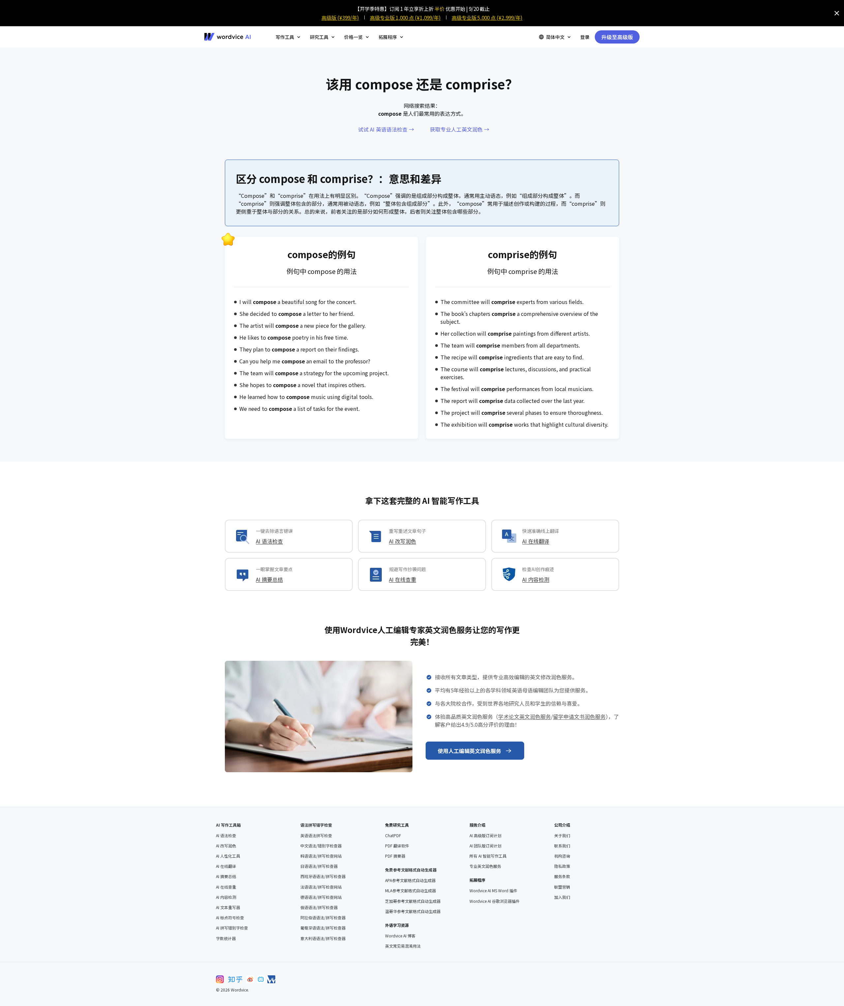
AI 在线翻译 (535, 541)
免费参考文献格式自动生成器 (411, 869)
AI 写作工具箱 (228, 825)
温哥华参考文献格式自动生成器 (412, 911)
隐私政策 (562, 866)
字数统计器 (226, 938)
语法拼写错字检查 (316, 825)
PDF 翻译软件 (397, 845)
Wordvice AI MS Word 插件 (493, 890)
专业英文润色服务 (485, 866)
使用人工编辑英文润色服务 (469, 751)
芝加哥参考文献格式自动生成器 (412, 901)
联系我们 (562, 845)
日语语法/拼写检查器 (319, 866)
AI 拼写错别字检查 (232, 928)
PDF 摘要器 (395, 856)
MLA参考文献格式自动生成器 (410, 890)
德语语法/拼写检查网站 (321, 897)
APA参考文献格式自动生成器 (410, 880)
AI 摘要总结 (269, 579)
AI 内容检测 (535, 579)
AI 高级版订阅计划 (485, 835)
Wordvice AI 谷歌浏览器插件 (494, 901)
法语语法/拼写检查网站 (321, 887)
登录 (584, 37)
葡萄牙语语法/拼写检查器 (323, 928)
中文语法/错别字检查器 (321, 845)
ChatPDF (393, 835)
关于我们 (562, 835)
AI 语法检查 (269, 541)
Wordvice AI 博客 (400, 935)
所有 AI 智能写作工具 (487, 856)
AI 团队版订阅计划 (485, 845)
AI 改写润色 (402, 541)
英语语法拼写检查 (316, 835)
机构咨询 (562, 856)
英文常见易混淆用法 (403, 946)
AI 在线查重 (402, 579)
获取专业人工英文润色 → (459, 129)
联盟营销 (562, 887)
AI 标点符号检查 (230, 917)
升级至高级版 (617, 37)
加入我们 (562, 897)
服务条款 (562, 876)
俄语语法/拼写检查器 (319, 907)
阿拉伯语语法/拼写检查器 (323, 917)
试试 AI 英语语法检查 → (386, 129)
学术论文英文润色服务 (524, 716)
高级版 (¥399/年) (340, 17)
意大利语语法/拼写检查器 (323, 938)
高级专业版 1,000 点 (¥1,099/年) (405, 17)
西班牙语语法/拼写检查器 (323, 876)
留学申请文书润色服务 (579, 716)
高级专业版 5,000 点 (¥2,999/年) (487, 17)
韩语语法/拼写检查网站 (321, 856)
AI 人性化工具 (228, 856)
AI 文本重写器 (228, 907)
